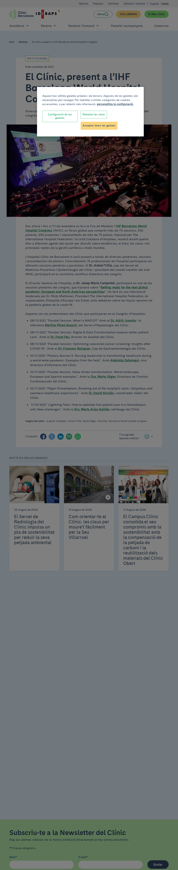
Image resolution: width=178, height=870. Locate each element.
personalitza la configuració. (115, 104)
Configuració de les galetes (60, 116)
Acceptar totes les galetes (99, 125)
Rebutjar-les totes (94, 114)
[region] (90, 111)
